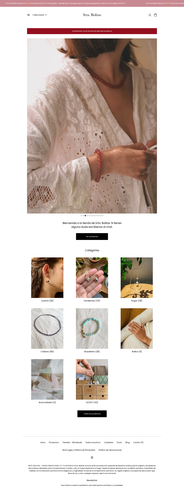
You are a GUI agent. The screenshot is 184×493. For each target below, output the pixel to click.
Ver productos (92, 236)
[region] (92, 3)
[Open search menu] (150, 15)
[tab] (81, 215)
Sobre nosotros (93, 442)
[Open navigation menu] (28, 15)
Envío (119, 442)
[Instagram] (92, 457)
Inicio (42, 442)
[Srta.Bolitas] (92, 15)
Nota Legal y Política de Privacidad (78, 450)
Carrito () (138, 442)
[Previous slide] (30, 126)
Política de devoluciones (110, 450)
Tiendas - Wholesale (72, 442)
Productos (54, 442)
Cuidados (108, 442)
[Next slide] (153, 126)
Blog (128, 442)
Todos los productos (92, 414)
